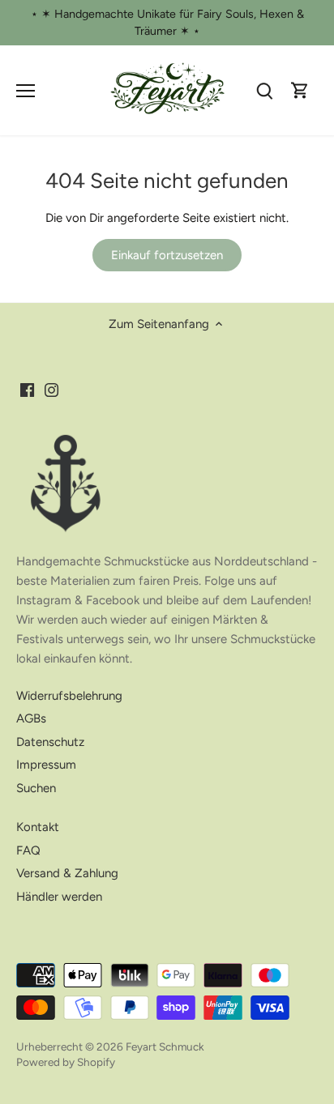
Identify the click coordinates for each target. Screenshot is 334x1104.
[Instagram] (51, 390)
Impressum (46, 764)
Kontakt (37, 827)
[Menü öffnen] (25, 90)
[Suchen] (264, 90)
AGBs (31, 718)
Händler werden (59, 896)
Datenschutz (50, 742)
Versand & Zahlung (67, 873)
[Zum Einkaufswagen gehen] (300, 90)
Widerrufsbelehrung (69, 695)
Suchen (36, 788)
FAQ (28, 850)
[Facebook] (27, 390)
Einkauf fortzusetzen (167, 255)
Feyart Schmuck (165, 1046)
